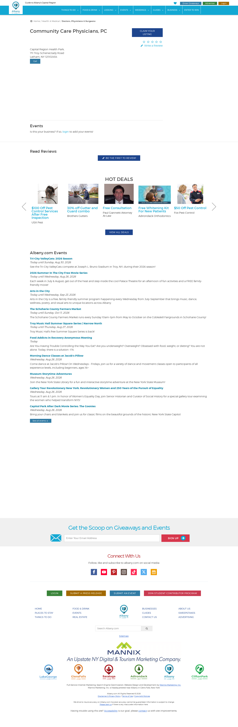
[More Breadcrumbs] (31, 21)
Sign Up (173, 538)
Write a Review (153, 45)
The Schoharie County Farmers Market (55, 309)
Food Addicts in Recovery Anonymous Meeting (61, 337)
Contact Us (149, 617)
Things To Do (68, 10)
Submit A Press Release (86, 593)
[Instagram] (124, 572)
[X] (144, 572)
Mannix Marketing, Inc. (170, 685)
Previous (24, 206)
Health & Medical (51, 21)
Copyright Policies (142, 696)
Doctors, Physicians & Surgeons (79, 21)
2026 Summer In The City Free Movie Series (58, 273)
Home (37, 21)
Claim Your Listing (147, 32)
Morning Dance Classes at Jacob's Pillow (56, 355)
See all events (39, 421)
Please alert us (106, 704)
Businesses (149, 608)
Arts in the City (40, 291)
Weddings (140, 10)
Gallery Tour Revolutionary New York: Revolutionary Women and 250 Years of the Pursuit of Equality (96, 388)
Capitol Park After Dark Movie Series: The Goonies (63, 406)
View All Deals (119, 232)
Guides (156, 10)
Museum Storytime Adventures (51, 374)
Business (172, 10)
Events (124, 10)
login (65, 131)
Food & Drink (90, 10)
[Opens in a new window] (48, 671)
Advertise (210, 3)
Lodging (108, 10)
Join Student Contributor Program (172, 593)
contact (142, 710)
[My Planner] (154, 572)
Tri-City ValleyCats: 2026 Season (51, 258)
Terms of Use (127, 696)
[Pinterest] (114, 572)
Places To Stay (44, 612)
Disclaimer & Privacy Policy (109, 696)
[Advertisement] (119, 479)
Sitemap (124, 636)
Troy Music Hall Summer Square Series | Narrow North (66, 323)
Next (214, 206)
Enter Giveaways (191, 3)
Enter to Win (191, 10)
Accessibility (111, 710)
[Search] (147, 628)
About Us (184, 608)
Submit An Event (125, 593)
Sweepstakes (186, 612)
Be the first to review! (120, 158)
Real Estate (80, 617)
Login (224, 3)
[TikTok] (134, 572)
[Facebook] (94, 572)
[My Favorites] (175, 3)
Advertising (186, 617)
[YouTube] (104, 572)
